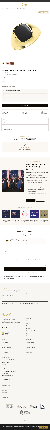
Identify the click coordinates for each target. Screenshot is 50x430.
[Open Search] (5, 4)
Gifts (27, 333)
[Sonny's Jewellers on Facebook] (2, 327)
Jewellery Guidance (30, 347)
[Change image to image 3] (12, 63)
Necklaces (28, 318)
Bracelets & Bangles (30, 325)
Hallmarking (4, 354)
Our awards (40, 200)
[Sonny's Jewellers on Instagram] (6, 327)
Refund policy (4, 392)
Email (26, 245)
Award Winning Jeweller (7, 344)
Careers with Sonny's (6, 362)
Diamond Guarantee (6, 357)
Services (28, 335)
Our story (30, 200)
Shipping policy (5, 394)
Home (3, 8)
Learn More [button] (10, 428)
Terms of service (5, 397)
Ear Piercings (29, 352)
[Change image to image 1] (3, 63)
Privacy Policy (9, 278)
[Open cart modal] (47, 4)
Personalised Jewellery (31, 330)
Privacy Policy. (22, 303)
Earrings (28, 323)
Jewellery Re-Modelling (31, 344)
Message (6, 256)
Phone (7, 251)
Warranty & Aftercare (6, 347)
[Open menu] (2, 4)
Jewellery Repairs (30, 342)
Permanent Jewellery (30, 349)
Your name (6, 245)
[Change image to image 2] (8, 63)
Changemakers (5, 352)
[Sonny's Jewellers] (25, 4)
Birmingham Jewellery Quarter (8, 359)
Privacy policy (4, 390)
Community (4, 349)
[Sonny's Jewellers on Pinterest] (4, 327)
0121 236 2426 (5, 373)
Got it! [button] (43, 427)
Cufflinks (28, 328)
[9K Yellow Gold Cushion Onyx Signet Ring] (25, 35)
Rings (27, 315)
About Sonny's (5, 342)
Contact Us (4, 364)
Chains (27, 320)
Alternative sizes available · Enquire (8, 86)
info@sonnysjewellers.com (7, 375)
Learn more (28, 79)
